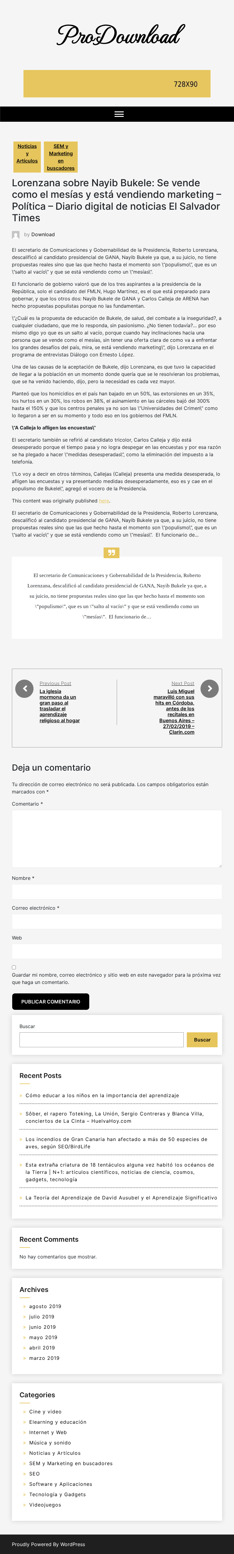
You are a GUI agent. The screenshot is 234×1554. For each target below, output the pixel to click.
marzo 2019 (44, 1358)
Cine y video (45, 1412)
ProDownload (117, 34)
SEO (34, 1474)
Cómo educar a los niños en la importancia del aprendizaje (102, 1095)
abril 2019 (42, 1348)
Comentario (27, 804)
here (104, 501)
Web (17, 938)
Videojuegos (45, 1505)
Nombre (23, 878)
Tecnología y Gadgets (57, 1494)
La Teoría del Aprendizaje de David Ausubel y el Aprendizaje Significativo (122, 1198)
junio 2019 (42, 1327)
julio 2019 (42, 1317)
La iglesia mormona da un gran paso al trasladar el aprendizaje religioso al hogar (60, 705)
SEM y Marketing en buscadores (61, 157)
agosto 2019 (45, 1306)
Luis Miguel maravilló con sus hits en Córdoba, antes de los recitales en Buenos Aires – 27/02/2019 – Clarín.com (174, 711)
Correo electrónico (35, 908)
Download (43, 234)
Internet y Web (48, 1432)
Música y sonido (50, 1443)
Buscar (27, 1026)
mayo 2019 (43, 1337)
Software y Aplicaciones (60, 1484)
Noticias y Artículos (27, 153)
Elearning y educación (58, 1422)
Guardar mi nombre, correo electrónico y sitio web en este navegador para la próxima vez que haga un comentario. (116, 978)
